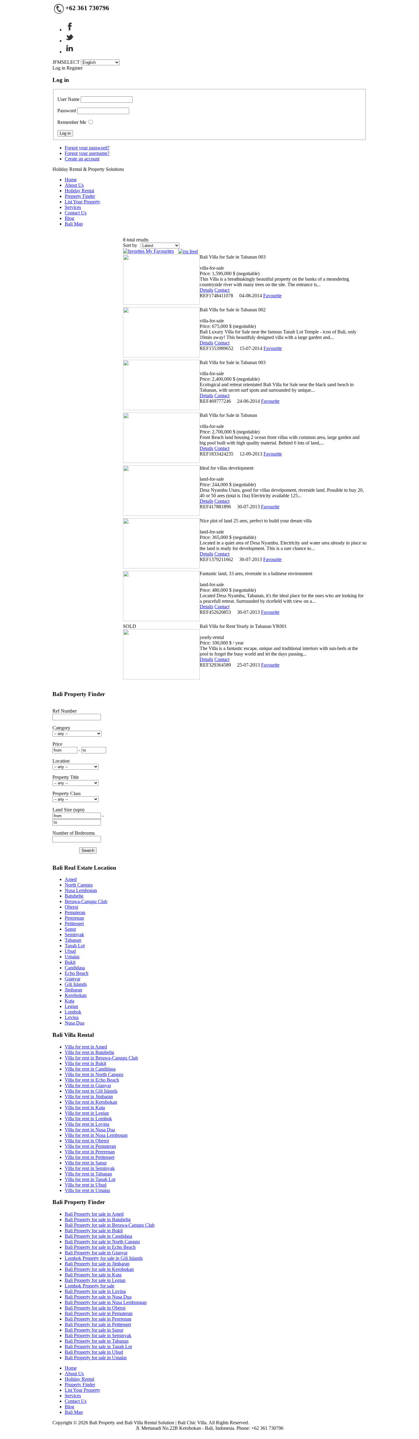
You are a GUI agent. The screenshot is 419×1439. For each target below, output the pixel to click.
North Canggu (79, 884)
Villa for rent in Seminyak (90, 1168)
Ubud (70, 951)
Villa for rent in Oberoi (87, 1140)
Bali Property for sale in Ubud (94, 1352)
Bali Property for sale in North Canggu (102, 1241)
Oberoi (71, 907)
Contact (221, 290)
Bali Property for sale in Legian (95, 1280)
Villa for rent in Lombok (88, 1118)
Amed (71, 879)
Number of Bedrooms (73, 833)
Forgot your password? (87, 147)
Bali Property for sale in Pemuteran (99, 1313)
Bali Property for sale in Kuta (93, 1274)
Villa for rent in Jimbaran (89, 1096)
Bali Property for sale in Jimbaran (97, 1263)
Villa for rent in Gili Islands (91, 1091)
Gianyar (72, 978)
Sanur (70, 929)
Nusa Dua (74, 1022)
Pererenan (74, 918)
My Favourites (159, 251)
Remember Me (71, 122)
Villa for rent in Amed (86, 1046)
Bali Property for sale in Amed (94, 1214)
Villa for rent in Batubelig (89, 1052)
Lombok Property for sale (89, 1285)
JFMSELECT (66, 62)
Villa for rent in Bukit (85, 1063)
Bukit (70, 962)
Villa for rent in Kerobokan (91, 1102)
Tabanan (73, 940)
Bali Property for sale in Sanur (94, 1330)
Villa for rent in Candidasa (90, 1069)
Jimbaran (73, 989)
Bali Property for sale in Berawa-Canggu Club (110, 1225)
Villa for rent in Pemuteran (90, 1146)
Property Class (66, 793)
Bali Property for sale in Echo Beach (100, 1247)
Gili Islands (76, 984)
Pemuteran (75, 912)
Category (61, 727)
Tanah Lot (75, 945)
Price (57, 744)
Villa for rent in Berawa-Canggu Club (101, 1057)
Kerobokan (75, 995)
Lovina (72, 1017)
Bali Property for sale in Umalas (96, 1357)
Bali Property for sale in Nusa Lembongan (106, 1302)
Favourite (272, 295)
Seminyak (74, 934)
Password (66, 110)
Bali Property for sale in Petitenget (98, 1324)
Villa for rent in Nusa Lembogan (96, 1135)
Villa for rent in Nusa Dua (90, 1129)
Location (61, 761)
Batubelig (74, 895)
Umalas (72, 956)
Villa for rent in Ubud (85, 1184)
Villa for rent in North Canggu (94, 1074)
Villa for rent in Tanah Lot (90, 1179)
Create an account (82, 158)
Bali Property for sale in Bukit (94, 1230)
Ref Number (64, 711)
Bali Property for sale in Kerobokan (99, 1269)
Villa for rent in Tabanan (88, 1173)
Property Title (65, 777)
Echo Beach (76, 973)
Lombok (73, 1011)
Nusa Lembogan (81, 890)
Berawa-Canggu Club (86, 901)
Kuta (69, 1000)
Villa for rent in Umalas (87, 1190)
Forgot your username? (87, 153)
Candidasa (75, 967)
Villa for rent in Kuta (85, 1107)
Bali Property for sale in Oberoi (95, 1307)
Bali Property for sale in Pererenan (98, 1319)
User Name (68, 99)
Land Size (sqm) (68, 809)
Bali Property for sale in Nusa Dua (98, 1296)
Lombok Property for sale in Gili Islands (104, 1258)
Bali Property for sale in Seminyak (98, 1335)
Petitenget (74, 923)
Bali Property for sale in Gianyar (96, 1252)
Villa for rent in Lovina (87, 1124)
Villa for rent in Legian (87, 1113)
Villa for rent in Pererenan (90, 1151)
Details (206, 290)
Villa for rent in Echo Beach (92, 1080)
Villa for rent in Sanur (86, 1162)
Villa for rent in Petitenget (89, 1157)
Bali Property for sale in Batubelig (98, 1219)
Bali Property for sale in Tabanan (97, 1341)
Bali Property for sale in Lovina (95, 1291)
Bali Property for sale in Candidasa (98, 1236)
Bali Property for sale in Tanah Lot (98, 1346)
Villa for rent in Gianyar (88, 1085)
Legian (71, 1006)
